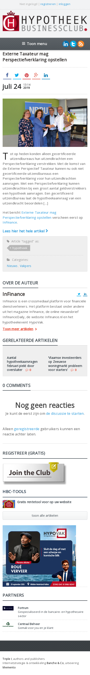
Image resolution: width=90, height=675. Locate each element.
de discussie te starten (65, 413)
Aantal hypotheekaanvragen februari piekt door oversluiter (22, 364)
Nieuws (12, 266)
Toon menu (37, 43)
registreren (48, 4)
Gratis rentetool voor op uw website (44, 502)
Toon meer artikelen (18, 329)
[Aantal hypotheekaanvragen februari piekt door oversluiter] (24, 351)
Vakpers (25, 266)
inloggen (65, 4)
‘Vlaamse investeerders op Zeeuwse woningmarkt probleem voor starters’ (65, 364)
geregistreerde (27, 428)
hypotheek (19, 248)
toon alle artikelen (45, 515)
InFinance (10, 222)
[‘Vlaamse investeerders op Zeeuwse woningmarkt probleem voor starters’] (65, 351)
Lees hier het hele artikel (24, 231)
